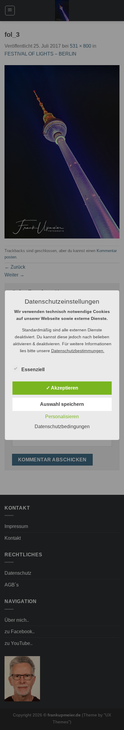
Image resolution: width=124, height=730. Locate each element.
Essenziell (33, 369)
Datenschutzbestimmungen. (77, 350)
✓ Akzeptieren (62, 387)
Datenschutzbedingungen (62, 426)
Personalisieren (62, 416)
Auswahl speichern (62, 404)
